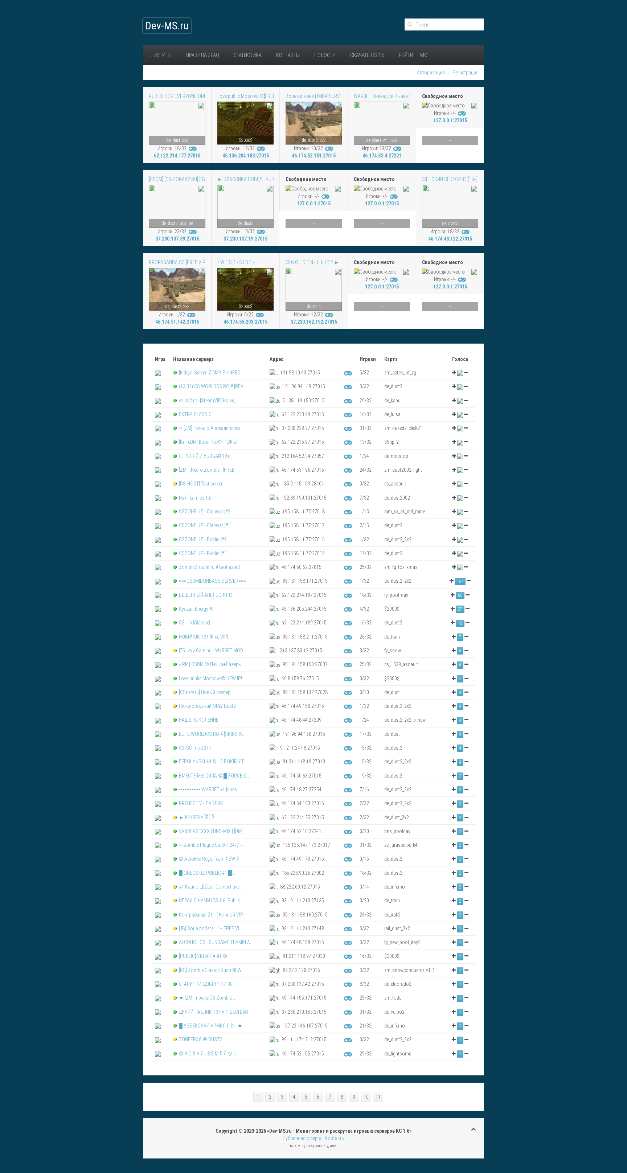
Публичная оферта (302, 1138)
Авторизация (431, 72)
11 (378, 1097)
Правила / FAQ (202, 55)
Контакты (288, 55)
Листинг (160, 55)
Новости (325, 55)
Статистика (248, 55)
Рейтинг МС (413, 55)
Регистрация (465, 72)
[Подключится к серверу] (193, 148)
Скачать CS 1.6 (367, 55)
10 (366, 1097)
